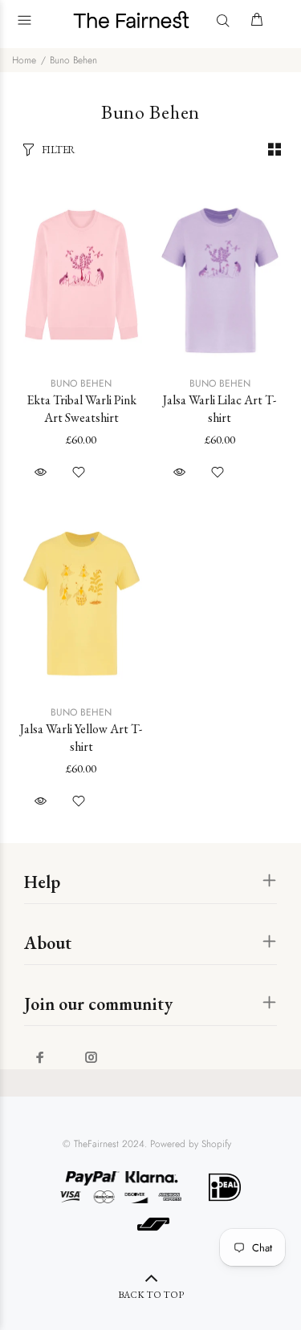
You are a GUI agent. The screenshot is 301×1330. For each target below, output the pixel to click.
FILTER (58, 149)
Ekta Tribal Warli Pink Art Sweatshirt (81, 408)
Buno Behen (73, 60)
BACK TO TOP (151, 1294)
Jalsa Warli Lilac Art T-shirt (219, 408)
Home (24, 60)
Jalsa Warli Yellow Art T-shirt (81, 737)
